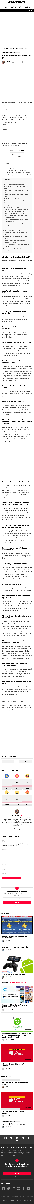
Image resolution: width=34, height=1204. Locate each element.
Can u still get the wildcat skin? (13, 228)
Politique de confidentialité (24, 1200)
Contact (27, 1202)
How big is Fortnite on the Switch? (14, 213)
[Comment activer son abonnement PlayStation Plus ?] (17, 925)
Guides (21, 1202)
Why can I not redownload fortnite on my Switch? (16, 237)
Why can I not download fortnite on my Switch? (16, 233)
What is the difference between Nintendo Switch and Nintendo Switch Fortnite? (16, 210)
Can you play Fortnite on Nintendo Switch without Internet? (16, 221)
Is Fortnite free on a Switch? (12, 207)
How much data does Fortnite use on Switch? (15, 250)
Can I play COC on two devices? (13, 974)
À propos (5, 1200)
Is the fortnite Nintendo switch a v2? (14, 182)
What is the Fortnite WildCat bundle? (14, 199)
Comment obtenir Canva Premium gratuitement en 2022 (14, 1006)
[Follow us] (30, 10)
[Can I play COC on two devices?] (17, 964)
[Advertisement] (17, 29)
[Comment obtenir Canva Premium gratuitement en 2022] (17, 994)
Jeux (18, 1080)
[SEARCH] (32, 10)
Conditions (7, 1202)
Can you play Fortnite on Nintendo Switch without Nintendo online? (16, 216)
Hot (20, 7)
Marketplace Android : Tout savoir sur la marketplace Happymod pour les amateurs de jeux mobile (16, 1035)
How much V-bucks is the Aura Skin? (15, 947)
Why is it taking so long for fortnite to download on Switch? (15, 241)
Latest (5, 7)
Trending (28, 7)
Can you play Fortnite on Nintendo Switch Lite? (16, 195)
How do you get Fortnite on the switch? (15, 184)
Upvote (8, 761)
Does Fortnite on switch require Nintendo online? (16, 187)
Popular (13, 7)
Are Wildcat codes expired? (13, 230)
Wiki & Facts (13, 1200)
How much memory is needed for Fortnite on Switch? (17, 246)
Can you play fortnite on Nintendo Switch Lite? (16, 191)
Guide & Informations (18, 983)
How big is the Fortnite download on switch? (17, 205)
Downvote (25, 761)
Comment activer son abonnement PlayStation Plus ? (14, 937)
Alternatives (15, 1202)
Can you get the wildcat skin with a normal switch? (17, 225)
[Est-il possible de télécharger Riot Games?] (17, 1053)
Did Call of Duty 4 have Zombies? (14, 1124)
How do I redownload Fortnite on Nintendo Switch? (16, 202)
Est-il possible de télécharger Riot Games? (14, 1065)
